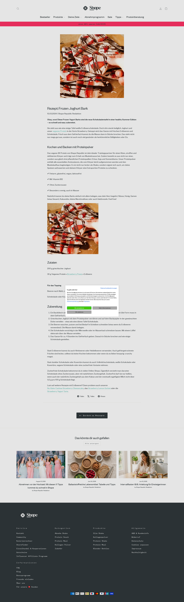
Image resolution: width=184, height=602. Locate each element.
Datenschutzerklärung (72, 301)
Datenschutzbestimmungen (109, 288)
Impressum (87, 301)
